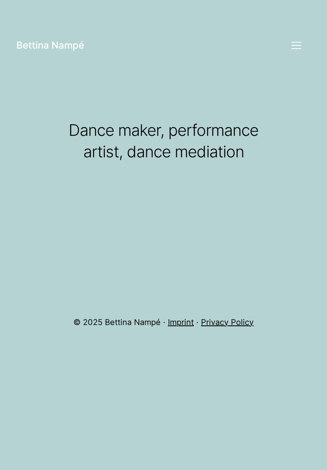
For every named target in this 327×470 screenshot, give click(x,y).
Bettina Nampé (50, 45)
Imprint (181, 322)
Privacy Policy (227, 322)
